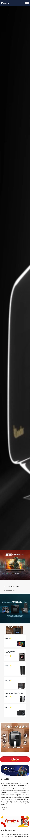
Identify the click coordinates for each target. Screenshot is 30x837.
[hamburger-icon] (27, 3)
